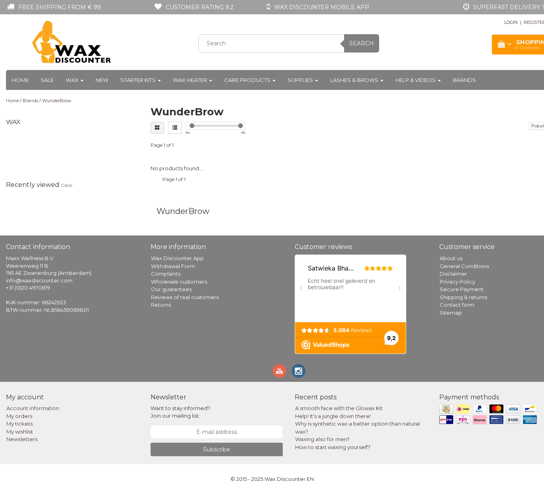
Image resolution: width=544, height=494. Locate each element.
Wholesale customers (179, 281)
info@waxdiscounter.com (39, 280)
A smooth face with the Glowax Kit (339, 408)
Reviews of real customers (185, 297)
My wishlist (19, 431)
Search (361, 43)
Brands (464, 80)
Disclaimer (453, 273)
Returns (161, 304)
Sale (47, 80)
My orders (19, 416)
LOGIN (511, 22)
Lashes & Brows (355, 80)
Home (20, 80)
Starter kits (138, 80)
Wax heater (190, 80)
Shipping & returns (463, 297)
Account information (32, 408)
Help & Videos (416, 80)
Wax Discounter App (177, 258)
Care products (248, 80)
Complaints (165, 273)
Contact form (457, 304)
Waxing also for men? (322, 439)
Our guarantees (171, 289)
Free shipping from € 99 (59, 7)
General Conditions (464, 266)
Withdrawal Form (173, 266)
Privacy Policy (457, 281)
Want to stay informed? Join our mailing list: (180, 412)
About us (451, 258)
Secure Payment (461, 289)
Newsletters (21, 439)
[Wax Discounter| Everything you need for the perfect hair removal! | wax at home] (72, 42)
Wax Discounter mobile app (321, 7)
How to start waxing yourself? (332, 447)
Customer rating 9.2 (199, 7)
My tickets (19, 423)
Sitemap (451, 312)
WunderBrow (56, 100)
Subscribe (216, 449)
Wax (73, 80)
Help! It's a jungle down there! (333, 416)
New (102, 80)
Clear (67, 185)
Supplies (301, 80)
